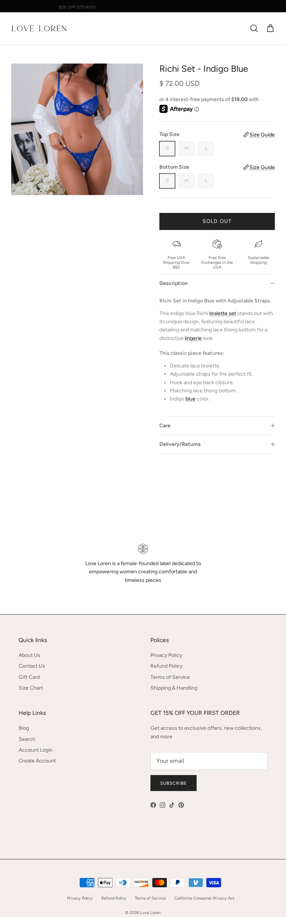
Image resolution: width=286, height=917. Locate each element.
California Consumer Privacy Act (204, 898)
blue (190, 399)
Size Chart (31, 688)
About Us (29, 655)
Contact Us (32, 666)
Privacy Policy (166, 655)
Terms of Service (170, 677)
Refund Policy (166, 666)
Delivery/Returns (180, 444)
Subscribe (173, 783)
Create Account (37, 761)
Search (27, 739)
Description (173, 283)
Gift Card (29, 677)
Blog (24, 728)
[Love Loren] (39, 28)
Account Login (36, 750)
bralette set (222, 313)
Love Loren (150, 912)
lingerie (193, 338)
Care (165, 425)
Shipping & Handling (173, 688)
